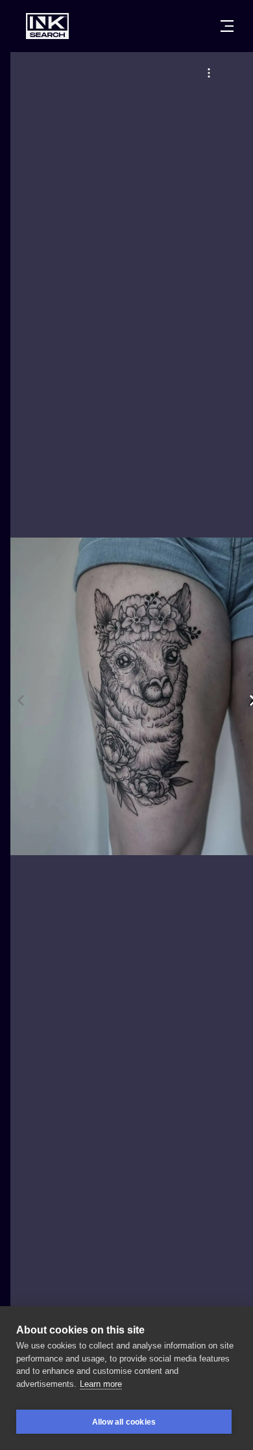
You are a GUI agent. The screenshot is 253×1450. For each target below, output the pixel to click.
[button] (208, 73)
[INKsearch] (47, 26)
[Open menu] (227, 26)
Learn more (101, 1384)
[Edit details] (208, 73)
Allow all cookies (124, 1422)
